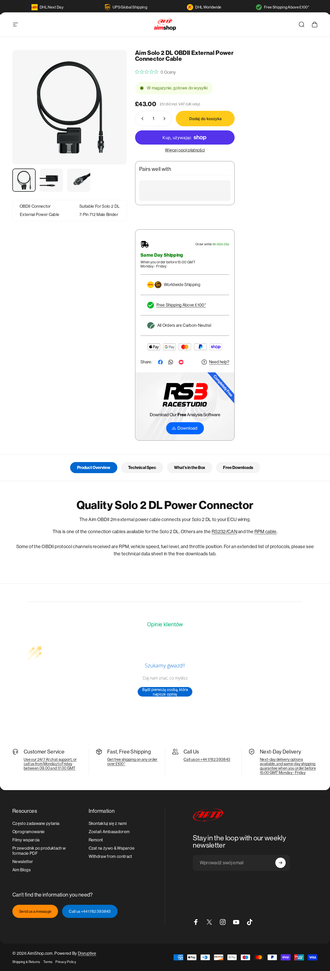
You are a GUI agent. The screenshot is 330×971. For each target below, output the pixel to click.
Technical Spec (142, 467)
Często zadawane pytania (35, 823)
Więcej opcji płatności (185, 150)
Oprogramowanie (28, 831)
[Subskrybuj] (280, 863)
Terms (48, 962)
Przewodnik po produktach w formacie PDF (39, 851)
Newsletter (22, 861)
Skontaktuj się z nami (108, 823)
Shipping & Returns (26, 962)
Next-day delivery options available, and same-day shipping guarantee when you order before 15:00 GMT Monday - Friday (288, 766)
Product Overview (93, 467)
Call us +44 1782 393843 (90, 911)
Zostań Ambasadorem (109, 831)
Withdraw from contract (110, 856)
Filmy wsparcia (25, 840)
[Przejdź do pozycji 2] (51, 180)
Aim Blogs (21, 869)
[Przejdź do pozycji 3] (78, 180)
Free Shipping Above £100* (286, 7)
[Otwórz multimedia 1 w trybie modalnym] (69, 107)
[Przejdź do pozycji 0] (24, 180)
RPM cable (265, 531)
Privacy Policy (65, 962)
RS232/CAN (224, 531)
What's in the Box (189, 467)
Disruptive (87, 953)
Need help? (219, 361)
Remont (96, 840)
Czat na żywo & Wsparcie (112, 848)
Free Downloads (238, 467)
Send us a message (35, 911)
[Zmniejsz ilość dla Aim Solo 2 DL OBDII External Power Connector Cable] (141, 118)
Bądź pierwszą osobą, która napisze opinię (165, 692)
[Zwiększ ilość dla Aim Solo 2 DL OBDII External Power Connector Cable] (165, 118)
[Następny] (113, 115)
